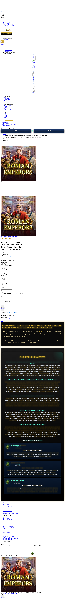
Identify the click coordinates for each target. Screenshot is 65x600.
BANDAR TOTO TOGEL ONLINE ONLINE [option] (4, 275)
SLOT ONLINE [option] (4, 272)
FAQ (4, 525)
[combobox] (6, 38)
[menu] (32, 83)
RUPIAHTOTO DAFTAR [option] (4, 281)
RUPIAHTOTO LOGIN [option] (4, 284)
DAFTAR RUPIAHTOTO (8, 25)
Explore (2, 44)
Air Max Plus (7, 99)
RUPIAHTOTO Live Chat (8, 527)
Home (4, 134)
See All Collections (8, 103)
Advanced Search (4, 39)
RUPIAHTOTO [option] (4, 266)
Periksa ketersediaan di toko (6, 318)
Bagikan (2, 319)
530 (5, 113)
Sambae (5, 108)
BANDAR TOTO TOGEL (8, 539)
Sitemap (4, 528)
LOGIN (49, 130)
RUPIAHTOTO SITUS (8, 520)
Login (3, 33)
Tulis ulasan (15, 256)
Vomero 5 (6, 101)
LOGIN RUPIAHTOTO (8, 24)
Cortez (5, 97)
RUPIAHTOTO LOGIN (7, 125)
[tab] (32, 44)
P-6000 (5, 100)
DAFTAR (16, 130)
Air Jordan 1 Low (7, 98)
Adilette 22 (6, 107)
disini (17, 293)
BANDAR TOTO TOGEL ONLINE (9, 124)
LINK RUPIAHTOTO (7, 511)
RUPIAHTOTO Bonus (8, 526)
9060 (5, 117)
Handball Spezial (7, 105)
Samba (5, 106)
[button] (3, 198)
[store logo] (11, 31)
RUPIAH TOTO (6, 23)
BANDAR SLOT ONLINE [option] (4, 279)
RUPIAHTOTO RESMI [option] (4, 287)
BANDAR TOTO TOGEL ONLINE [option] (4, 269)
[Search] (2, 41)
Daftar (9, 33)
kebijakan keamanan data (29, 545)
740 (5, 114)
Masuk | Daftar (6, 21)
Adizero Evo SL (7, 109)
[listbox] (13, 277)
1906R (5, 116)
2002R (5, 115)
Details (2, 321)
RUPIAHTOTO (6, 22)
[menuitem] (7, 47)
